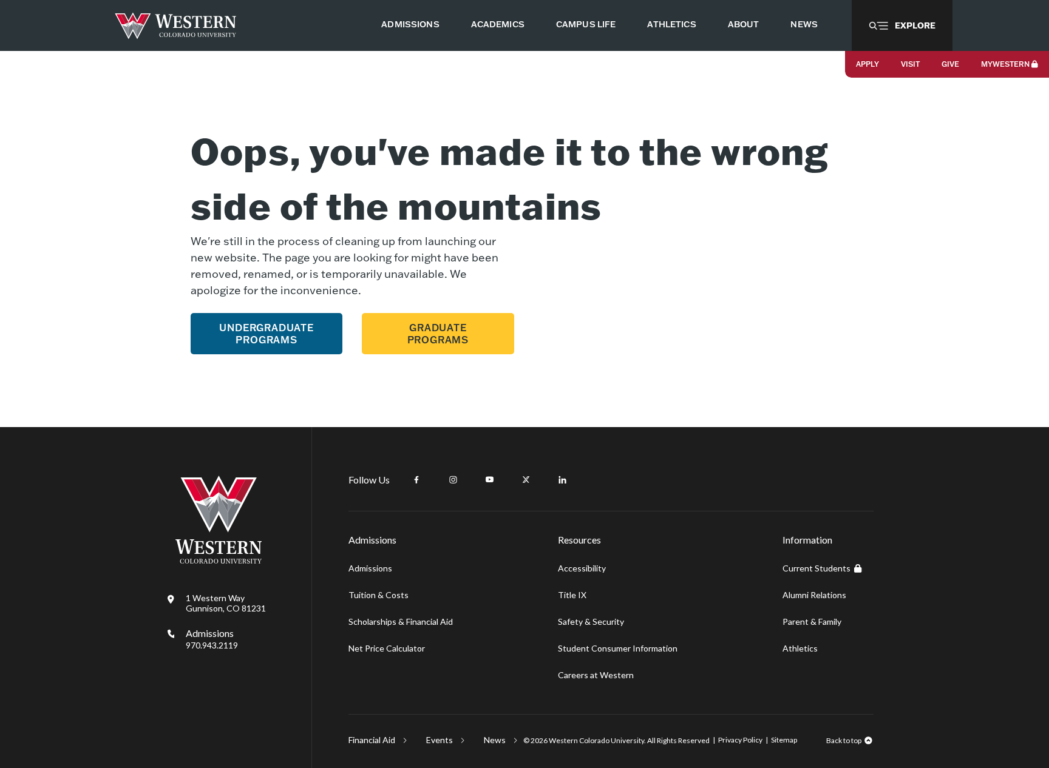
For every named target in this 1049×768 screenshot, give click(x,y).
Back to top (843, 740)
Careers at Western (596, 675)
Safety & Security (591, 621)
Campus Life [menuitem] (586, 24)
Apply (867, 64)
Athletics (800, 648)
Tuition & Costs (378, 595)
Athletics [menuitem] (671, 24)
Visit (910, 64)
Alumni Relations (814, 595)
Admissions (212, 638)
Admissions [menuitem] (410, 24)
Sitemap (784, 739)
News (495, 740)
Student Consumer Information (617, 648)
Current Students (816, 568)
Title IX (572, 595)
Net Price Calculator (386, 648)
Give (950, 64)
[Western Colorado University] (218, 560)
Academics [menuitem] (497, 24)
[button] (902, 25)
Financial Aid (371, 740)
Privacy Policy (740, 739)
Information (807, 539)
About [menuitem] (743, 24)
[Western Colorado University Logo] (176, 25)
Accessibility (582, 568)
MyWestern (1005, 64)
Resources (579, 539)
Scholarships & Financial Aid (400, 621)
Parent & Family (812, 621)
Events (439, 740)
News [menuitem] (804, 24)
